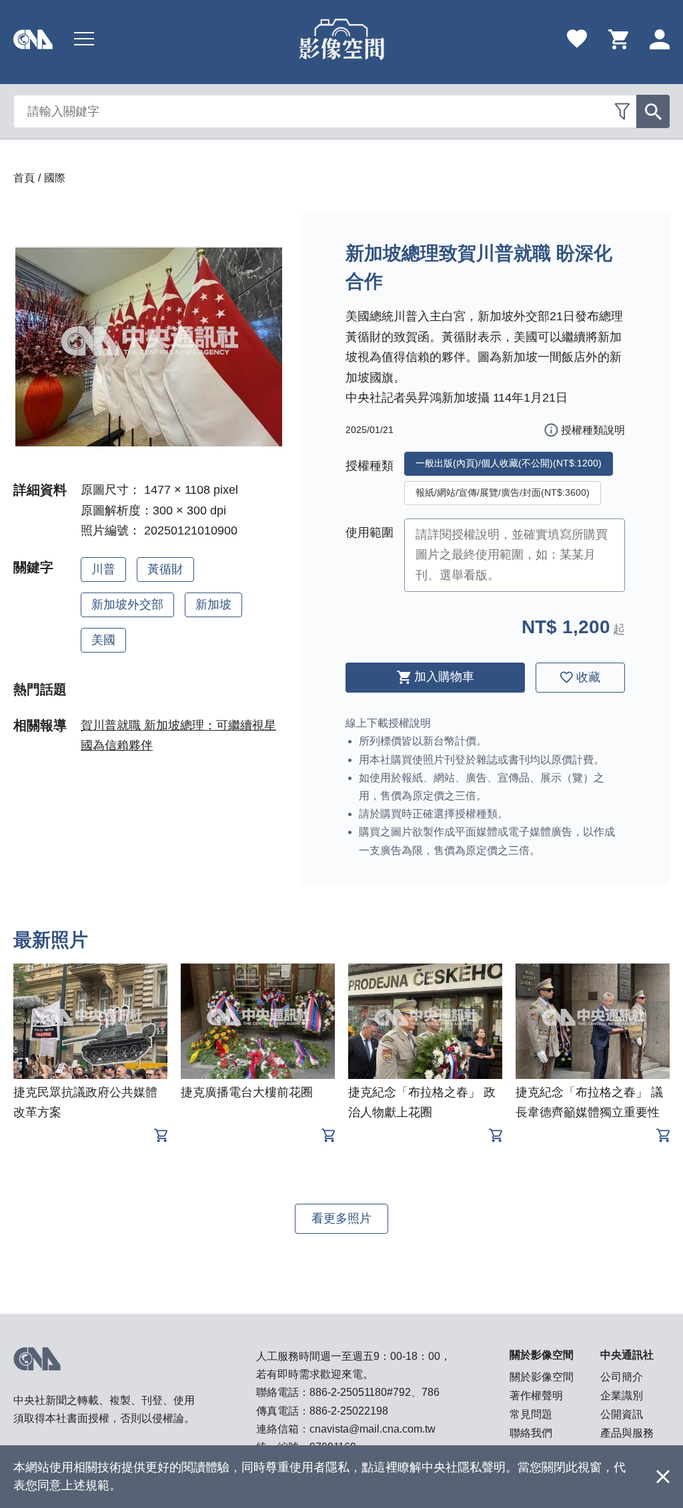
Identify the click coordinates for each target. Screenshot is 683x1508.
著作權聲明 (536, 1395)
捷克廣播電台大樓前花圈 (247, 1092)
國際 (54, 177)
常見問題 (531, 1414)
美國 (103, 640)
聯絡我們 (531, 1433)
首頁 (24, 177)
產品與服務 (627, 1433)
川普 (103, 569)
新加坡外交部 (127, 604)
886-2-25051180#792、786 (374, 1392)
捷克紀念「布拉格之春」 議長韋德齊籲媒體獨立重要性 (589, 1102)
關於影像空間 (542, 1377)
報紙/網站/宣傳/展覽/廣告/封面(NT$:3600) (503, 492)
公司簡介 (621, 1377)
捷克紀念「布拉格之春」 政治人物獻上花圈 (422, 1102)
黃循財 (165, 569)
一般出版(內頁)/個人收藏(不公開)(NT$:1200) (509, 463)
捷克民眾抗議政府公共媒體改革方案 (85, 1102)
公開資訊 (621, 1414)
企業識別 (621, 1395)
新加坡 (213, 604)
